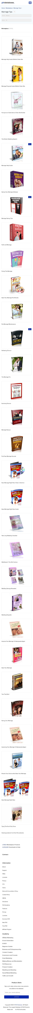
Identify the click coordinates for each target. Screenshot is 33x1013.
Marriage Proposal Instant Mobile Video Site (13, 86)
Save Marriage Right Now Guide (10, 509)
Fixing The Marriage (7, 271)
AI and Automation (8, 940)
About (4, 867)
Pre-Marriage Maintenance (9, 324)
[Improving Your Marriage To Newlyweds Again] (16, 743)
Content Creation (7, 952)
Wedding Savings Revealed (9, 588)
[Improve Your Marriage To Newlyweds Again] (16, 637)
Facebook (3, 858)
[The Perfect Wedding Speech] (16, 135)
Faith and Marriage (7, 245)
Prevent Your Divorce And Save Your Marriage (14, 773)
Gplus (11, 858)
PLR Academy (6, 905)
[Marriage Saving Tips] (16, 214)
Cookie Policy (6, 894)
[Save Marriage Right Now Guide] (16, 505)
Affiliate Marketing (7, 938)
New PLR (4, 922)
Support (4, 870)
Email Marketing (7, 958)
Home (3, 8)
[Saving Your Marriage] (16, 717)
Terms (4, 887)
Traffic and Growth (7, 976)
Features (4, 908)
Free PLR (4, 926)
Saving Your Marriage (7, 720)
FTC (3, 884)
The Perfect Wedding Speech (9, 139)
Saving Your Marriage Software (10, 192)
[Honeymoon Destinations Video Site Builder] (16, 109)
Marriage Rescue (6, 430)
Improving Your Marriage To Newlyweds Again (14, 747)
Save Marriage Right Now (8, 800)
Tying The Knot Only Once (9, 826)
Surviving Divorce (6, 403)
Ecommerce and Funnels (9, 955)
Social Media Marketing (9, 973)
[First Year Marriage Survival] (16, 452)
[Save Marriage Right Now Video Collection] (16, 479)
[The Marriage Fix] (16, 373)
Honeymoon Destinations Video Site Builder (13, 112)
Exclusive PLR (6, 919)
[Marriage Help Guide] (16, 162)
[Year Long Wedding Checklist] (16, 532)
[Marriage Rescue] (16, 426)
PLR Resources (6, 964)
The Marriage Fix (6, 377)
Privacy (4, 881)
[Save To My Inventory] (29, 55)
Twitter (7, 858)
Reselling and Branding (9, 970)
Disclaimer (5, 901)
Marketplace (9, 8)
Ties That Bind (5, 694)
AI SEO (4, 943)
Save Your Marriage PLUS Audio (10, 298)
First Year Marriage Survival (9, 456)
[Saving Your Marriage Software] (16, 188)
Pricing (4, 912)
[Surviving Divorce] (16, 400)
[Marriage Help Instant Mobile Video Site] (16, 55)
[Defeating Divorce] (16, 347)
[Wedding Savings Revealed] (16, 585)
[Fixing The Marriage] (16, 267)
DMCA (4, 898)
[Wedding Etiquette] (16, 611)
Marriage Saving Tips (7, 218)
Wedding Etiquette (7, 615)
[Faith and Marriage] (16, 241)
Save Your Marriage (7, 668)
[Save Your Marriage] (16, 664)
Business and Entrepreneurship (11, 949)
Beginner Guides (7, 946)
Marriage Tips (17, 8)
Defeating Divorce (6, 350)
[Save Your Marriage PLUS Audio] (16, 294)
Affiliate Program (6, 929)
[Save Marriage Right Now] (16, 796)
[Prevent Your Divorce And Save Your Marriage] (16, 770)
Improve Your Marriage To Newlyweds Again (13, 641)
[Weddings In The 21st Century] (16, 558)
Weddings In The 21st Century (9, 562)
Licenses (4, 877)
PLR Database (8, 3)
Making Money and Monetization (12, 961)
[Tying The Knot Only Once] (16, 822)
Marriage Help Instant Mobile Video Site (12, 59)
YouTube (14, 858)
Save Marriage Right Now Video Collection (13, 483)
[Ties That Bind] (16, 690)
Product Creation (7, 967)
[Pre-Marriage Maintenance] (16, 320)
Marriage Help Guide (7, 165)
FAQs (3, 874)
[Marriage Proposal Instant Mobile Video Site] (16, 82)
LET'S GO (16, 997)
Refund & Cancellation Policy (10, 891)
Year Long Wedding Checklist (9, 535)
